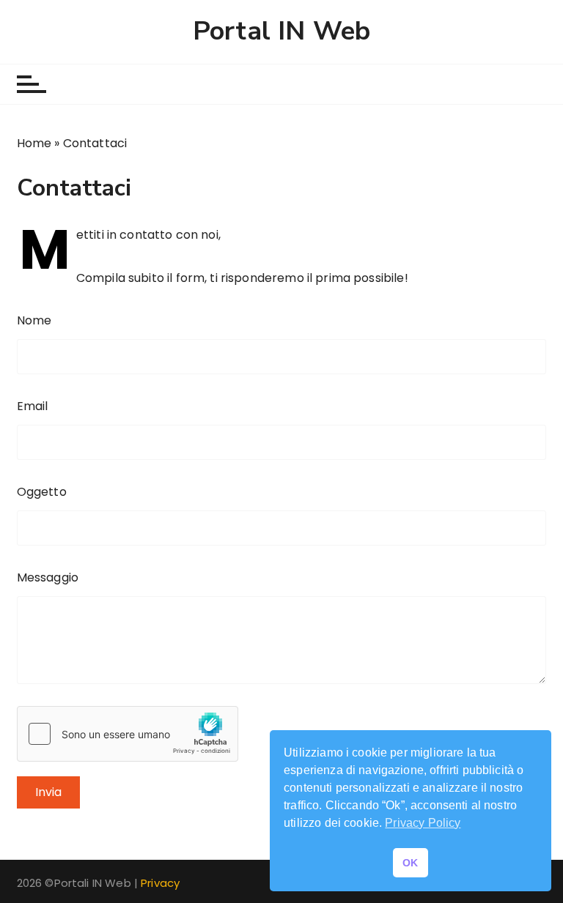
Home (34, 143)
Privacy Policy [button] (422, 823)
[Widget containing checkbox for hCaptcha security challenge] (127, 734)
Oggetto (42, 491)
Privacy (160, 883)
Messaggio (47, 577)
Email (32, 406)
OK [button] (410, 863)
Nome (34, 320)
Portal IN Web (281, 32)
